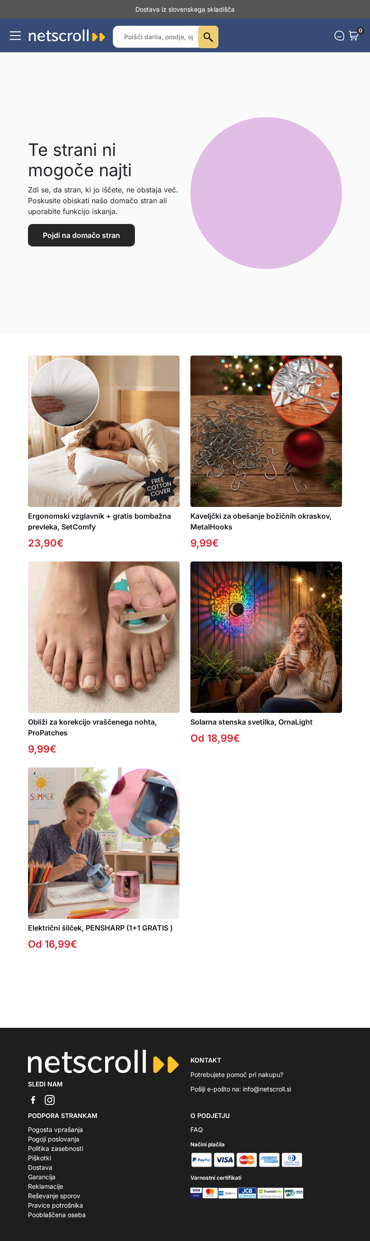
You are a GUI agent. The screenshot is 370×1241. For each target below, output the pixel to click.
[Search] (208, 37)
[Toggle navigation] (15, 35)
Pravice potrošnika (55, 1205)
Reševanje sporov (54, 1196)
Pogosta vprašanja (55, 1129)
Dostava (40, 1167)
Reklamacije (45, 1186)
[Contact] (339, 36)
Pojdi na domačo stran (81, 235)
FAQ (196, 1129)
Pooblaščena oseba (57, 1214)
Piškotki (39, 1158)
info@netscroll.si (267, 1089)
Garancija (42, 1177)
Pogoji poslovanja (53, 1139)
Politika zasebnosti (55, 1148)
